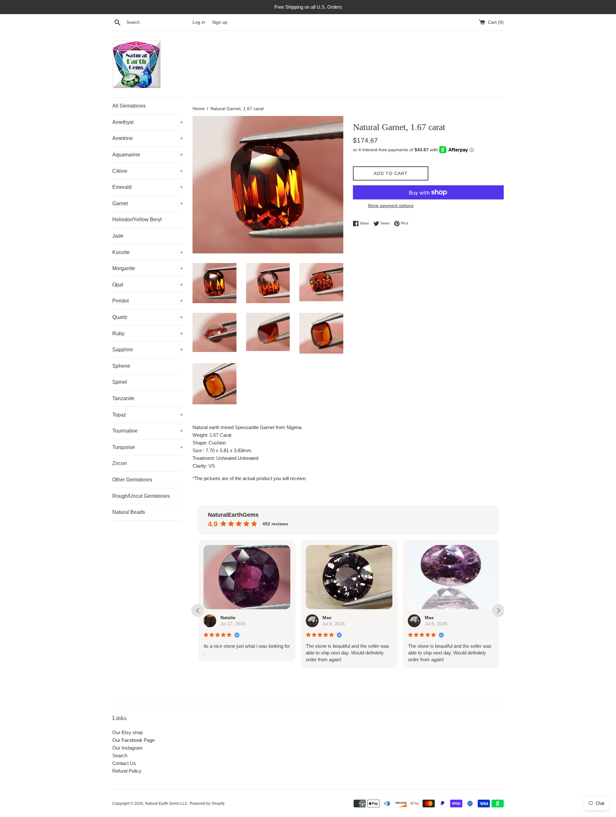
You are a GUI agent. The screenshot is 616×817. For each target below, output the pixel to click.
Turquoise (147, 447)
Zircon (119, 463)
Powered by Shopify (207, 803)
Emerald (147, 187)
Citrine (147, 171)
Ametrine (147, 138)
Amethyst (147, 122)
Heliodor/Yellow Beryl (137, 219)
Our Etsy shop (127, 732)
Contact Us (124, 763)
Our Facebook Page (133, 740)
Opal (147, 284)
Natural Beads (128, 512)
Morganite (147, 268)
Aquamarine (147, 154)
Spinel (119, 382)
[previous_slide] (197, 610)
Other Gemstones (132, 479)
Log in (199, 22)
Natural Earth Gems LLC (166, 803)
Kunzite (147, 252)
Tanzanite (123, 398)
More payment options (391, 205)
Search (119, 755)
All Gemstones (129, 106)
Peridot (147, 300)
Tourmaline (147, 431)
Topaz (147, 414)
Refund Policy (126, 771)
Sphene (121, 366)
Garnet (147, 203)
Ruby (147, 333)
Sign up (219, 22)
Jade (118, 236)
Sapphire (147, 349)
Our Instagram (127, 748)
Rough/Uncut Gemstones (141, 496)
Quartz (147, 317)
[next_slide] (498, 610)
